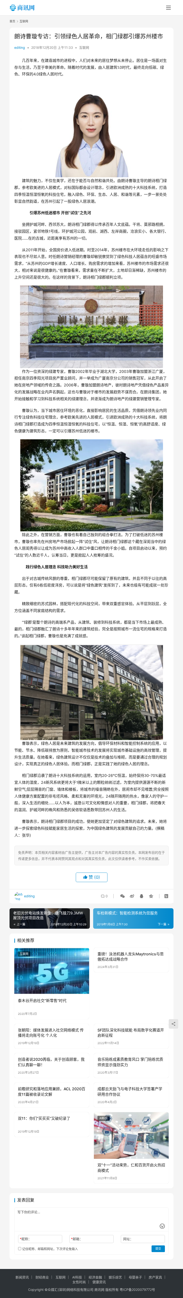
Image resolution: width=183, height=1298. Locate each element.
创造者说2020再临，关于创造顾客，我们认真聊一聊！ (51, 1062)
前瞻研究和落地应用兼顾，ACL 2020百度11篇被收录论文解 (51, 1091)
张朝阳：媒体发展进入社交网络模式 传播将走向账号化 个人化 (51, 1033)
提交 (158, 1248)
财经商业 (42, 1277)
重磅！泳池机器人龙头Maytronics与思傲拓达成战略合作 (130, 957)
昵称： (25, 1239)
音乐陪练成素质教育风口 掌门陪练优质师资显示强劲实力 (130, 1062)
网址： (128, 1239)
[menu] (168, 7)
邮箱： (77, 1239)
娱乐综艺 (115, 1277)
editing (19, 47)
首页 (12, 21)
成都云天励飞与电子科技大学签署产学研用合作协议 (129, 1091)
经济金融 (95, 1277)
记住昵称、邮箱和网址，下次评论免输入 (49, 1249)
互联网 (84, 47)
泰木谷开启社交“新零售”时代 (42, 1000)
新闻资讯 (22, 1277)
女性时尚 (79, 1282)
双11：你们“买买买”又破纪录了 (44, 1118)
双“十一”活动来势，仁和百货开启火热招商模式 (131, 1168)
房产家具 (155, 1277)
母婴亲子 (135, 1277)
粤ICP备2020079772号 (137, 1290)
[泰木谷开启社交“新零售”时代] (51, 971)
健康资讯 (99, 1282)
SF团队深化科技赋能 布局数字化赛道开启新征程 (130, 1033)
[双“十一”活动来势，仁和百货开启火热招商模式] (131, 1135)
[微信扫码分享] (122, 896)
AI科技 (103, 1118)
